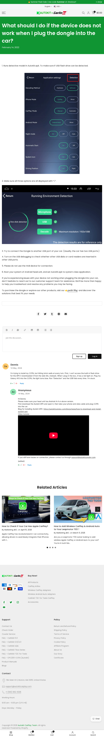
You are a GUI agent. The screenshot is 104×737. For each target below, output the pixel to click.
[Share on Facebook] (38, 314)
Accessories (33, 602)
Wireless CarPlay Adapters (39, 590)
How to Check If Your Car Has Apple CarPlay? (25, 526)
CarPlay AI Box (34, 586)
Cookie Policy (60, 642)
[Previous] (6, 509)
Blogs (4, 665)
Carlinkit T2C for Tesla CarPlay (41, 598)
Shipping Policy (60, 630)
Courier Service (8, 634)
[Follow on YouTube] (4, 607)
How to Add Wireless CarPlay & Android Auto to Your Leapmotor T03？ (77, 528)
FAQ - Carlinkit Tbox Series (13, 650)
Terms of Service (61, 634)
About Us (58, 650)
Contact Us (7, 626)
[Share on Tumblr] (52, 314)
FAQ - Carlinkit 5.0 (10, 638)
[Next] (97, 509)
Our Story (58, 654)
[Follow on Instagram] (18, 602)
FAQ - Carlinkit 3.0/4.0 (11, 642)
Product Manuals (9, 661)
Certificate (59, 657)
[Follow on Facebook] (4, 602)
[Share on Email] (66, 314)
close (5, 2)
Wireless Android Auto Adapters (42, 594)
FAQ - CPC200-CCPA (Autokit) (15, 657)
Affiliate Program (61, 646)
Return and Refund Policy (65, 626)
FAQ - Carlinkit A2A (10, 646)
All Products (33, 582)
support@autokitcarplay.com (83, 457)
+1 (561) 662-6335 (13, 692)
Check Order (7, 630)
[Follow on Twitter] (11, 602)
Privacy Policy (60, 638)
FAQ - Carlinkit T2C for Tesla (14, 654)
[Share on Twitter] (45, 314)
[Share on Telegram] (59, 314)
